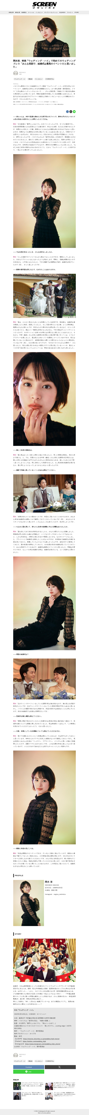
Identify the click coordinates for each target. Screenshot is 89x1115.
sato (20, 74)
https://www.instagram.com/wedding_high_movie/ (42, 1044)
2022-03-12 (22, 72)
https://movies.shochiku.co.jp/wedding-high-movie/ (41, 1039)
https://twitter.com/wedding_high (34, 1041)
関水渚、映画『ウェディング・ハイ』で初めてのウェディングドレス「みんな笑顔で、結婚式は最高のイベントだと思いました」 (44, 64)
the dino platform (46, 1113)
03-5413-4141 (40, 104)
